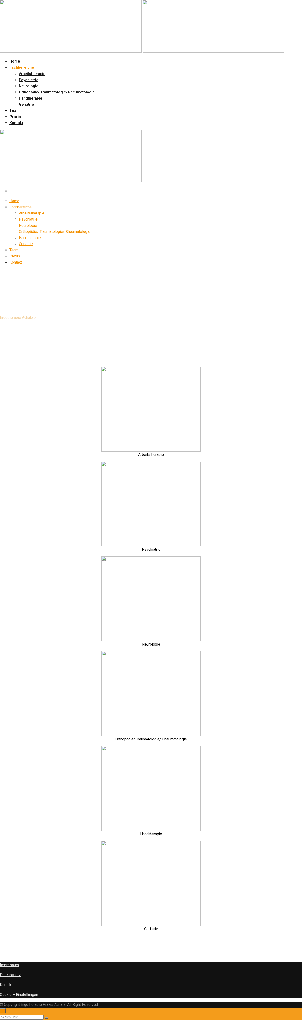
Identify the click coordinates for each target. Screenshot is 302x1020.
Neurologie (28, 86)
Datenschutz (10, 975)
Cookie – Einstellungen (19, 994)
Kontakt (16, 123)
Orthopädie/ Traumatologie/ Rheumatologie (57, 92)
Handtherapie (30, 98)
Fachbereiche (21, 67)
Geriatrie (26, 104)
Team (14, 110)
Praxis (15, 116)
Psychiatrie (28, 80)
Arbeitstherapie (32, 73)
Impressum (9, 965)
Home (14, 61)
